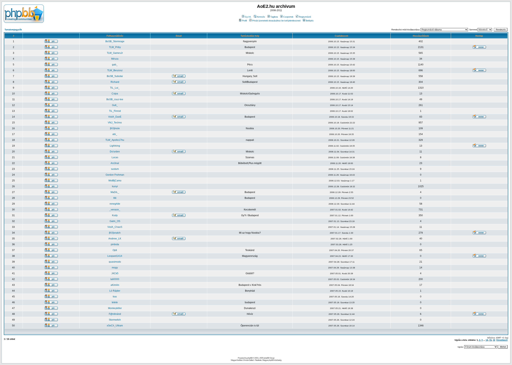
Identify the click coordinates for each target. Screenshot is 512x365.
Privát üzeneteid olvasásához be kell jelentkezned (276, 20)
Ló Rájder (114, 290)
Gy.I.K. (248, 17)
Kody (115, 215)
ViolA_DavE (114, 116)
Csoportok (288, 17)
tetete (115, 302)
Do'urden (115, 151)
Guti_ (115, 105)
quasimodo (115, 261)
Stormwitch (115, 319)
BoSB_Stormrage (114, 41)
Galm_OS (115, 221)
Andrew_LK (114, 238)
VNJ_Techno (115, 122)
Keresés (261, 17)
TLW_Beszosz (115, 70)
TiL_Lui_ (115, 87)
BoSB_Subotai (115, 76)
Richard (115, 82)
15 (490, 340)
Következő (502, 340)
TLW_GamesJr (115, 53)
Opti (115, 250)
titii (114, 198)
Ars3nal (115, 163)
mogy (115, 267)
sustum (115, 169)
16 (494, 340)
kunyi (115, 186)
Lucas (115, 157)
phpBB (250, 358)
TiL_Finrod (115, 111)
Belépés (310, 20)
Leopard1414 (114, 256)
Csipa (115, 93)
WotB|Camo (114, 180)
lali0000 (114, 279)
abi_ (114, 134)
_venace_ (114, 209)
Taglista (274, 17)
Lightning (115, 145)
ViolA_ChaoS (114, 227)
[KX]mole (115, 128)
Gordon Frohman (115, 174)
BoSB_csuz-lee (114, 99)
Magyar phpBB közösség (271, 360)
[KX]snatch (115, 232)
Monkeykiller (115, 308)
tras (115, 296)
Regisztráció (305, 17)
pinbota (115, 244)
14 (487, 340)
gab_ (115, 64)
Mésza (114, 58)
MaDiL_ (115, 192)
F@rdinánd (115, 314)
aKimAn (115, 285)
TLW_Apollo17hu (114, 140)
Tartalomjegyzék (13, 29)
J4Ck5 (114, 273)
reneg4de (115, 203)
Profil (244, 20)
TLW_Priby (115, 47)
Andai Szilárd (249, 360)
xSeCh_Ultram (115, 325)
